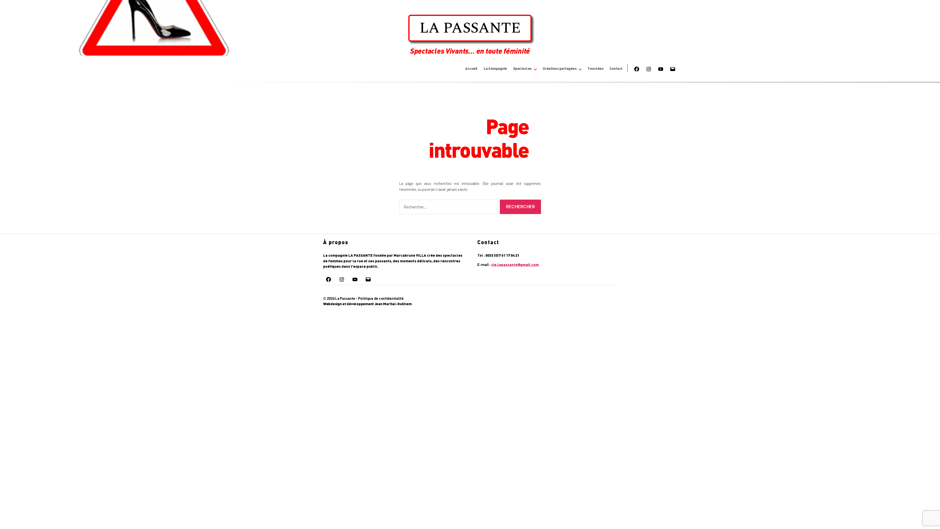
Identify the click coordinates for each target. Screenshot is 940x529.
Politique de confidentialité (380, 298)
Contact (616, 68)
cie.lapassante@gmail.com (515, 264)
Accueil (471, 68)
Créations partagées (560, 68)
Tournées (595, 68)
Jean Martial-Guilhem (393, 303)
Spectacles (522, 68)
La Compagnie (495, 68)
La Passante (345, 298)
